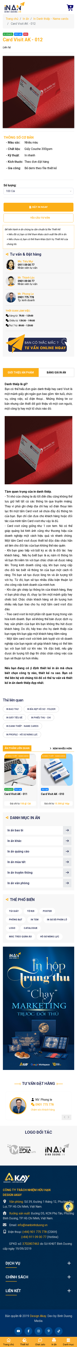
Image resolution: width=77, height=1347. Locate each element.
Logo (12, 928)
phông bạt (15, 919)
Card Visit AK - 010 (52, 794)
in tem (34, 919)
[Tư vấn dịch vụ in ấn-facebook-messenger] (38, 344)
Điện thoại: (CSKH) (32, 1232)
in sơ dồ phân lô (57, 919)
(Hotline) (30, 1237)
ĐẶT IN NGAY (40, 207)
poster (47, 911)
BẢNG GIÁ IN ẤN (56, 372)
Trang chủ (12, 19)
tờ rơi (30, 911)
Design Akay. (38, 1316)
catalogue (30, 928)
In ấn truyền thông (20, 872)
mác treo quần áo (20, 936)
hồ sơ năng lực (49, 936)
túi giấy (14, 911)
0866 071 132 (44, 1104)
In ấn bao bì (15, 830)
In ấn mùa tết (16, 862)
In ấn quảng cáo (18, 851)
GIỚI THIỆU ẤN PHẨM (21, 372)
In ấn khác (14, 841)
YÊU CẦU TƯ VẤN (40, 217)
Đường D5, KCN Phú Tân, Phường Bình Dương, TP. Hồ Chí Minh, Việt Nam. (38, 1216)
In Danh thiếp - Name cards (50, 19)
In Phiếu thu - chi (41, 717)
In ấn (26, 19)
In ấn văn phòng (18, 883)
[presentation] (65, 1117)
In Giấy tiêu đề (14, 717)
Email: (28, 1225)
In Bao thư (12, 709)
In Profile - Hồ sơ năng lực (22, 734)
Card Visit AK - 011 (15, 794)
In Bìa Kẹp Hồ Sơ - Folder (41, 709)
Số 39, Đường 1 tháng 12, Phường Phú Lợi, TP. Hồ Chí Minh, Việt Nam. (38, 1204)
